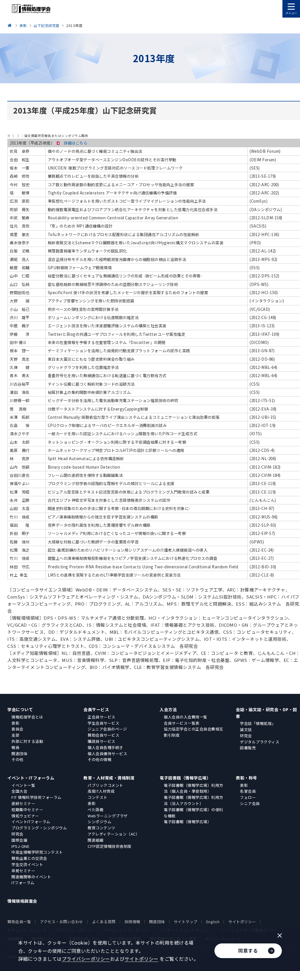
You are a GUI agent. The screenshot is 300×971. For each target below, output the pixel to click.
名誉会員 (248, 791)
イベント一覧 (23, 785)
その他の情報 (99, 759)
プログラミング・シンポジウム (39, 828)
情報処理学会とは (27, 717)
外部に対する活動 (27, 741)
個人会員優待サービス (107, 753)
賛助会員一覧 (19, 921)
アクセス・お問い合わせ (61, 921)
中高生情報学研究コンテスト (37, 852)
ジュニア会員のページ (107, 729)
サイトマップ (185, 921)
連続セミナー (23, 803)
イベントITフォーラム (30, 821)
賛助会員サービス (103, 735)
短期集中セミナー (27, 809)
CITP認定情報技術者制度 (110, 846)
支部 (15, 735)
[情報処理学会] (10, 25)
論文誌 (246, 729)
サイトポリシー (242, 921)
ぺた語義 (95, 809)
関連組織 (95, 840)
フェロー (248, 797)
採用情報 (132, 921)
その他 (17, 759)
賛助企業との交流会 (29, 858)
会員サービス (96, 709)
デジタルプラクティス (259, 742)
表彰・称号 (246, 778)
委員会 (17, 729)
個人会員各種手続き (105, 747)
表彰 (15, 723)
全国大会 (19, 791)
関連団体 (19, 753)
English (213, 921)
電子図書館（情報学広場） (185, 778)
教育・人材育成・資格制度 (108, 778)
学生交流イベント (27, 864)
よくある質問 (104, 921)
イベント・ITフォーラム (30, 778)
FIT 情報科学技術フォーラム (36, 797)
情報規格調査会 (22, 901)
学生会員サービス (103, 723)
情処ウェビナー (25, 816)
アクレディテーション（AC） (113, 834)
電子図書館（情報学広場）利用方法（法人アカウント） (193, 800)
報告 (15, 747)
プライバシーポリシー (86, 958)
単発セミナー (23, 870)
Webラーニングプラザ (108, 816)
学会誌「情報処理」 (258, 723)
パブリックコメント (105, 785)
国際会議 (19, 840)
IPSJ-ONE (20, 846)
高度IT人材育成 (101, 791)
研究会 (246, 735)
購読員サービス (101, 741)
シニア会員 (250, 803)
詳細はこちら (75, 143)
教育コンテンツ (101, 828)
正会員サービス (101, 717)
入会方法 (168, 709)
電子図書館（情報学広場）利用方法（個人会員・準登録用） (193, 788)
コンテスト (98, 797)
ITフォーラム (23, 882)
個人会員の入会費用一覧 (185, 717)
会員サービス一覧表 (182, 723)
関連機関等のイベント (31, 877)
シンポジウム (99, 821)
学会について (20, 709)
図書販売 (248, 747)
